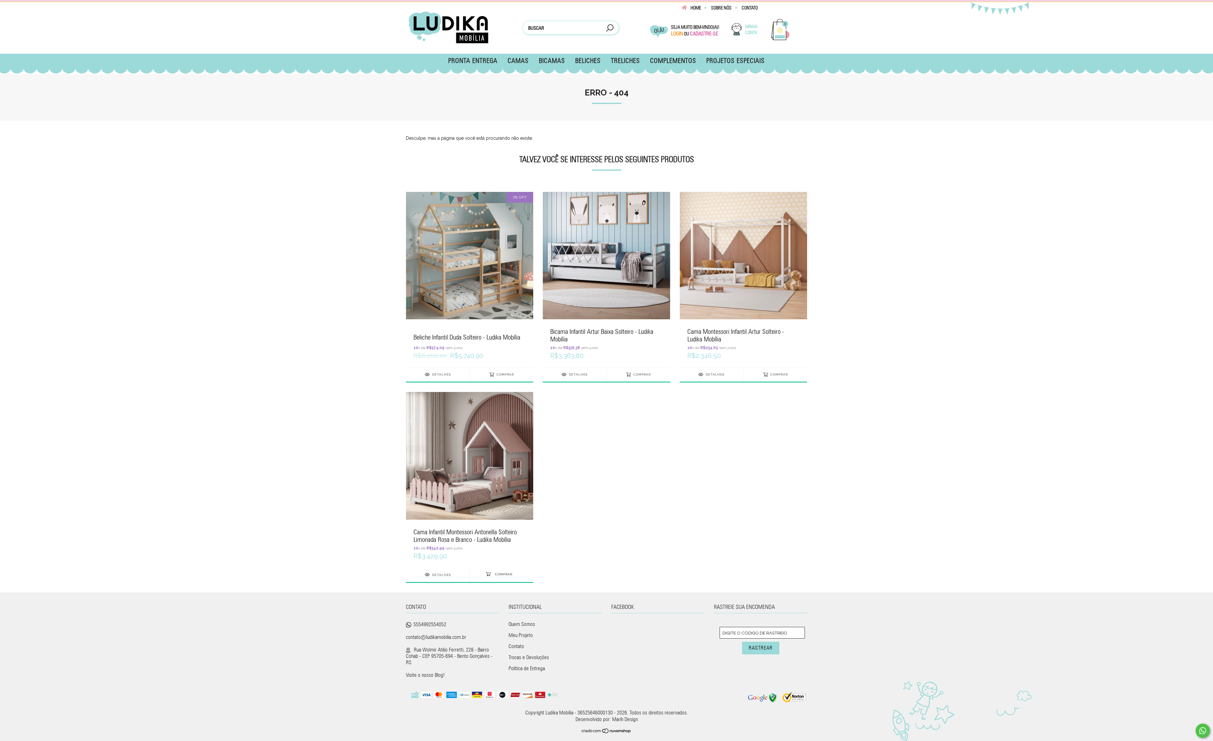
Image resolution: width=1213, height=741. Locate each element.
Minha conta (751, 29)
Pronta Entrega (473, 60)
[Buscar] (609, 28)
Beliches (588, 60)
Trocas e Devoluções (529, 657)
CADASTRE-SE (704, 33)
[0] (780, 39)
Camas (518, 60)
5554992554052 (429, 624)
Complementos (673, 60)
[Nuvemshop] (606, 731)
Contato (750, 8)
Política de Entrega (527, 668)
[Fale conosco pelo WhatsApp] (1203, 731)
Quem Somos (522, 624)
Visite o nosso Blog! (425, 675)
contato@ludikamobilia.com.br (436, 637)
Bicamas (552, 60)
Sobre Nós (721, 8)
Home (696, 8)
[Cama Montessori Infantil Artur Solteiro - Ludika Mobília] (743, 279)
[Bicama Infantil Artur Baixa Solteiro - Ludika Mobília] (606, 279)
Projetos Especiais (735, 60)
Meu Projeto (521, 635)
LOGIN (677, 33)
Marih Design (625, 719)
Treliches (625, 60)
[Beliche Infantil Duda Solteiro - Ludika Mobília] (469, 279)
